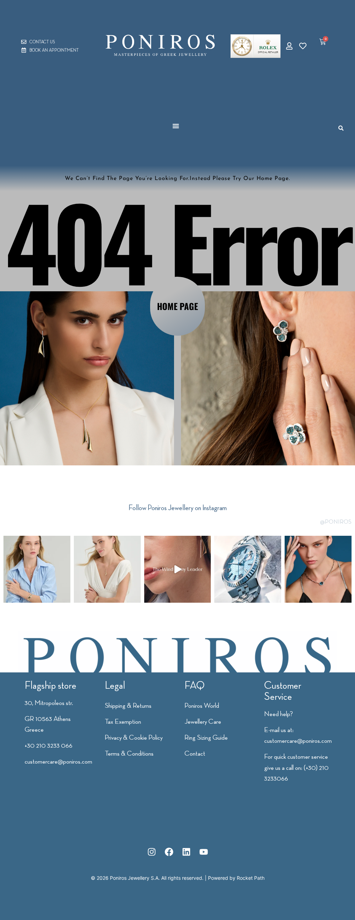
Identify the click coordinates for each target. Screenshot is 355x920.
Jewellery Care (202, 721)
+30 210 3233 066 (48, 745)
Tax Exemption (123, 721)
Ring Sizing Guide (206, 737)
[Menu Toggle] (175, 125)
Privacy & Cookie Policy (134, 737)
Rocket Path (251, 878)
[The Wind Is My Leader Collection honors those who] (177, 569)
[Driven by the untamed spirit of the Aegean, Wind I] (107, 569)
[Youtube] (203, 851)
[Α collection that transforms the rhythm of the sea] (36, 569)
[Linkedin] (186, 851)
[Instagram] (151, 851)
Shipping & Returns (128, 705)
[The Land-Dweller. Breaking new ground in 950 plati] (247, 569)
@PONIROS (336, 521)
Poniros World (201, 705)
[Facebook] (169, 851)
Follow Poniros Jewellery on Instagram (178, 507)
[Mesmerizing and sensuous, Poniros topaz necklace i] (318, 569)
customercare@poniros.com (58, 761)
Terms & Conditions (129, 753)
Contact (194, 753)
